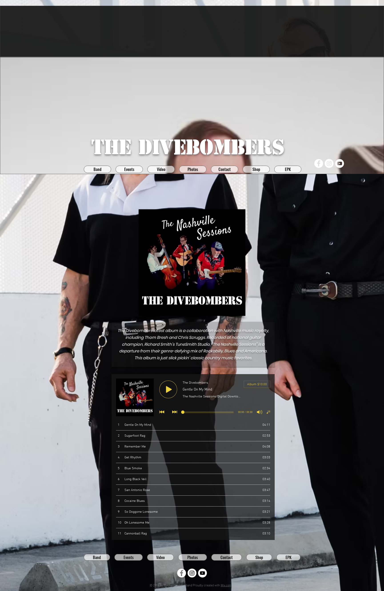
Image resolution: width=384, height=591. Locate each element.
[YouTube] (339, 163)
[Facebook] (318, 163)
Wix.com (226, 585)
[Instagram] (329, 163)
